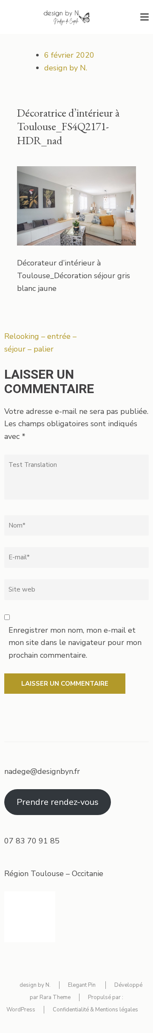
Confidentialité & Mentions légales (95, 1009)
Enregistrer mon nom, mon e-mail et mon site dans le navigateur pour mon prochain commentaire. (75, 642)
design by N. (65, 68)
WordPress (20, 1009)
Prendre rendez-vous (58, 802)
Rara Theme (55, 997)
